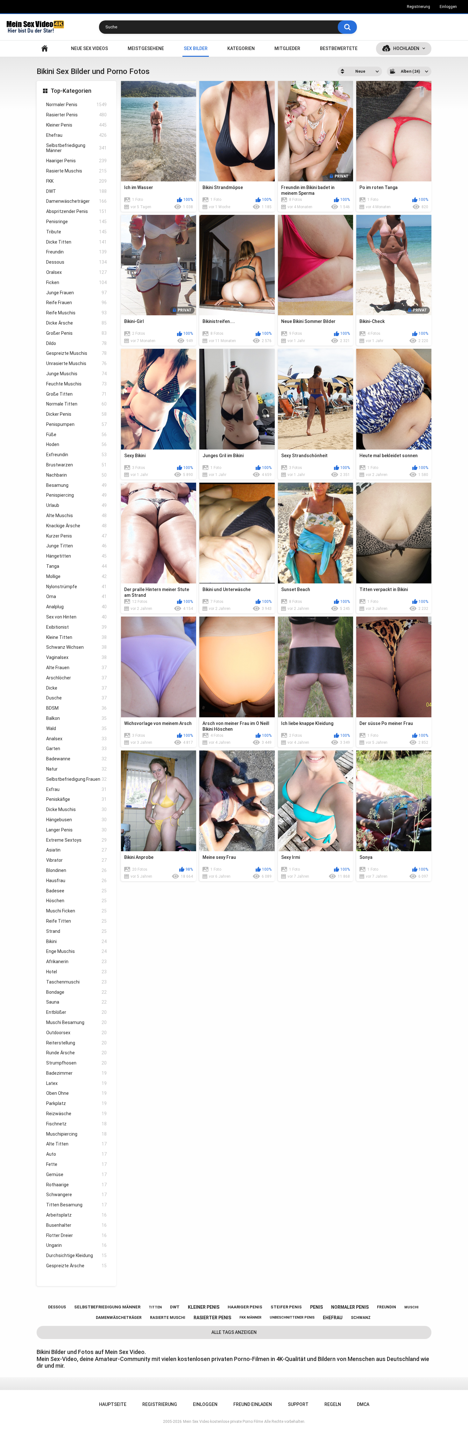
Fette (76, 1164)
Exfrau (76, 789)
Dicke (76, 688)
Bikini (76, 941)
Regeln (332, 1404)
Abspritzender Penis (76, 211)
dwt (175, 1307)
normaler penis (350, 1307)
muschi (411, 1307)
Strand (76, 931)
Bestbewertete (339, 48)
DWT (76, 191)
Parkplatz (76, 1103)
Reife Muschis (76, 312)
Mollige (76, 576)
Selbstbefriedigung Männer (76, 148)
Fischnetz (76, 1123)
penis (316, 1307)
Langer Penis (76, 829)
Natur (76, 769)
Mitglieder (287, 48)
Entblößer (76, 1012)
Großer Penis (76, 333)
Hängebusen (76, 819)
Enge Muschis (76, 951)
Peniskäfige (76, 799)
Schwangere (76, 1194)
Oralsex (76, 272)
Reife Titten (76, 921)
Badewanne (76, 758)
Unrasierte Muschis (76, 363)
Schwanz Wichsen (76, 647)
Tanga (76, 566)
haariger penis (245, 1307)
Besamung (76, 485)
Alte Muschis (76, 515)
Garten (76, 748)
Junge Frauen (76, 292)
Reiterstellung (76, 1042)
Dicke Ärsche (76, 323)
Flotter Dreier (76, 1235)
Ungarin (76, 1245)
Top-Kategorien (71, 90)
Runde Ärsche (76, 1052)
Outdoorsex (76, 1032)
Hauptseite (45, 48)
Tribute (76, 231)
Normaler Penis (76, 104)
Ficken (76, 282)
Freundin (76, 251)
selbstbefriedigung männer (107, 1307)
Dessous (76, 262)
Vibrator (76, 860)
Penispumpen (76, 424)
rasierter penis (212, 1317)
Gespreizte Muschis (76, 353)
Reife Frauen (76, 302)
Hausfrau (76, 880)
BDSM (76, 708)
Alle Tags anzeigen (234, 1332)
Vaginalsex (76, 657)
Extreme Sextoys (76, 840)
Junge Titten (76, 545)
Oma (76, 596)
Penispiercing (76, 495)
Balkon (76, 718)
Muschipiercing (76, 1134)
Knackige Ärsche (76, 525)
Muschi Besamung (76, 1022)
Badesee (76, 890)
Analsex (76, 738)
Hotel (76, 971)
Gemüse (76, 1174)
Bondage (76, 992)
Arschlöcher (76, 677)
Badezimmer (76, 1073)
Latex (76, 1083)
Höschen (76, 900)
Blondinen (76, 870)
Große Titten (76, 394)
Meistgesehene (146, 48)
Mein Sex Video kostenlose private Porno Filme (223, 1421)
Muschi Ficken (76, 910)
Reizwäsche (76, 1113)
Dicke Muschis (76, 809)
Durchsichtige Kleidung (76, 1255)
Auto (76, 1154)
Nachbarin (76, 475)
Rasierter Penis (76, 114)
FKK (76, 181)
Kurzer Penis (76, 535)
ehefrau (333, 1317)
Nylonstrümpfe (76, 586)
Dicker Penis (76, 414)
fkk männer (250, 1317)
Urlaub (76, 505)
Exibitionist (76, 627)
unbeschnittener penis (292, 1317)
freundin (386, 1307)
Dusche (76, 697)
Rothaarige (76, 1184)
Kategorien (241, 48)
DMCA (363, 1404)
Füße (76, 434)
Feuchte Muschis (76, 383)
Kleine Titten (76, 637)
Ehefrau (76, 135)
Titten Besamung (76, 1204)
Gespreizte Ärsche (76, 1265)
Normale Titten (76, 403)
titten (155, 1307)
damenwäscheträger (119, 1317)
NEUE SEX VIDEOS (89, 48)
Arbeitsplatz (76, 1215)
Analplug (76, 606)
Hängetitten (76, 556)
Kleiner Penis (76, 125)
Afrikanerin (76, 961)
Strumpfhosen (76, 1062)
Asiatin (76, 849)
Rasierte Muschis (76, 170)
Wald (76, 728)
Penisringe (76, 221)
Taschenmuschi (76, 981)
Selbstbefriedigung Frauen (76, 779)
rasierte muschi (167, 1317)
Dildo (76, 343)
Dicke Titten (76, 242)
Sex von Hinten (76, 616)
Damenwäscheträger (76, 201)
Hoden (76, 444)
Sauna (76, 1002)
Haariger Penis (76, 160)
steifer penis (286, 1307)
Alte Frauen (76, 667)
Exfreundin (76, 454)
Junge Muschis (76, 373)
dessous (57, 1307)
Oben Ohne (76, 1093)
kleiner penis (203, 1307)
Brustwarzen (76, 464)
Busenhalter (76, 1225)
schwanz (361, 1317)
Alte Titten (76, 1143)
